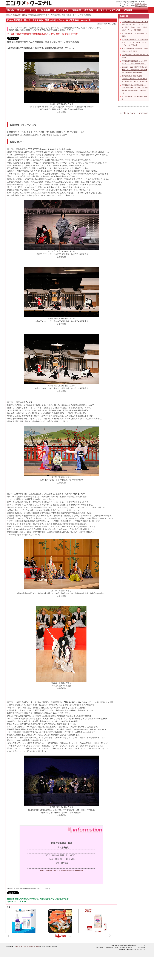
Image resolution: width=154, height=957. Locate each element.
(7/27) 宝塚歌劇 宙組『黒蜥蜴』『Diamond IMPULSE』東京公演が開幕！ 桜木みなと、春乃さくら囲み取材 (135, 78)
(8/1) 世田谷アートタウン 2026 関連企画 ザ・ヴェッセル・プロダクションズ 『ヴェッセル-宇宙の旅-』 (135, 42)
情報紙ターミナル (141, 4)
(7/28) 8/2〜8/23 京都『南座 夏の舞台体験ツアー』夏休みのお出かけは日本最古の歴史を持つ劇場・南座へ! (135, 69)
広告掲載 (88, 10)
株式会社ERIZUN (141, 6)
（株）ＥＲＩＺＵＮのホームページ (27, 946)
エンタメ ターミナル (36, 3)
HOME (10, 10)
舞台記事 (21, 10)
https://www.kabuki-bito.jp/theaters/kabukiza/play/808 (61, 870)
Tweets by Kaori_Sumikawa (133, 113)
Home (8, 15)
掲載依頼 (76, 10)
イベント (33, 10)
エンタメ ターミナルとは (108, 10)
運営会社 (128, 10)
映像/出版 (45, 10)
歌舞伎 (24, 15)
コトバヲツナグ (61, 10)
